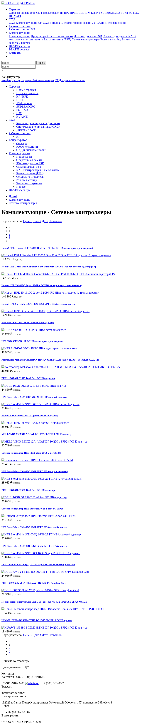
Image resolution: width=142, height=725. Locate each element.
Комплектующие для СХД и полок (38, 22)
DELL (80, 12)
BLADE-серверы (19, 46)
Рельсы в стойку (110, 39)
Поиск (41, 62)
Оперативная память (60, 36)
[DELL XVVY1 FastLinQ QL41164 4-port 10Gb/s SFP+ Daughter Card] (45, 571)
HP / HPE (70, 12)
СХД (12, 19)
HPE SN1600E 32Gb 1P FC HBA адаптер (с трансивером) (31, 341)
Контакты (15, 52)
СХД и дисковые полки (70, 80)
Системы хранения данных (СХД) (82, 22)
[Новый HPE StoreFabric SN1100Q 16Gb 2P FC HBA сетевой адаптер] (45, 311)
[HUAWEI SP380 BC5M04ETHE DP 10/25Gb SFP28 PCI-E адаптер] (44, 627)
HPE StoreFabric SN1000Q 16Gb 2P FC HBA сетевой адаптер (34, 527)
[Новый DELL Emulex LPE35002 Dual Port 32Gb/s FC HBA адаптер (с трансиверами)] (56, 255)
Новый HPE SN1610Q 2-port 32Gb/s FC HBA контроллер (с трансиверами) (41, 285)
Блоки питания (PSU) (57, 39)
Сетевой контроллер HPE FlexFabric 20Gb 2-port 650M (31, 452)
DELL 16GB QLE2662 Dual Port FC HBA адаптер (28, 490)
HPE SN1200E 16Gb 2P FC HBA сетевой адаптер (27, 322)
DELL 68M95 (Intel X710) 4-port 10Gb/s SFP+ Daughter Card (33, 583)
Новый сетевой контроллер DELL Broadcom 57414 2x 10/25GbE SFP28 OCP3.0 (44, 601)
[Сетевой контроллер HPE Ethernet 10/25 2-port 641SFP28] (38, 515)
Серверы (14, 9)
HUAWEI (15, 16)
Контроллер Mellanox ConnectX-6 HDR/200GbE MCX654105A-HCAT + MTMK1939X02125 (50, 359)
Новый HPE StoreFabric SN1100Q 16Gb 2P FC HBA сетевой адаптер (38, 304)
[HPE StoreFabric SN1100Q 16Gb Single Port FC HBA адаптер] (40, 553)
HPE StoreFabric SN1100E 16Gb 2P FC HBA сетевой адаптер (34, 397)
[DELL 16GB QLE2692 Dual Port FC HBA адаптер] (34, 385)
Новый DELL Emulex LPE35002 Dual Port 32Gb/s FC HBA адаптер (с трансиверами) (47, 248)
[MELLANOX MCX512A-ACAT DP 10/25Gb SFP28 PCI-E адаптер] (44, 441)
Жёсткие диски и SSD (88, 36)
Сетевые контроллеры (86, 39)
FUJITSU (126, 12)
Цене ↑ (37, 221)
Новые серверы (30, 12)
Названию (55, 221)
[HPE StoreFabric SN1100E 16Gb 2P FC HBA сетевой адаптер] (40, 404)
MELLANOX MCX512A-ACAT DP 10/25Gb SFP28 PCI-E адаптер (36, 434)
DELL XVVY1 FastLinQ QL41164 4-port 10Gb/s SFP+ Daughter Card (38, 564)
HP (33, 29)
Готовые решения (52, 12)
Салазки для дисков (115, 36)
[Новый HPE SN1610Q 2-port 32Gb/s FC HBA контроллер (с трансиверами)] (50, 292)
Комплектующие (19, 32)
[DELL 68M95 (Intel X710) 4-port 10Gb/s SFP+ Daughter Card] (40, 590)
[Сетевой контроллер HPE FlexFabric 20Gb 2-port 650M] (37, 460)
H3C (136, 12)
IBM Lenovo (92, 12)
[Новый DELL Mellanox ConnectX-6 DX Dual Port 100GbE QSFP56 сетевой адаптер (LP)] (58, 274)
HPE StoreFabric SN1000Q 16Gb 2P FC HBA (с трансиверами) (34, 471)
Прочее (25, 42)
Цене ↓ (27, 221)
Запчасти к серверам (29, 183)
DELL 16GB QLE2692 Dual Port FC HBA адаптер (28, 378)
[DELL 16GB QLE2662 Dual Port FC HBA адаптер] (34, 497)
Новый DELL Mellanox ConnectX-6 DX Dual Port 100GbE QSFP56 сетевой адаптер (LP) (48, 266)
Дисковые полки (115, 22)
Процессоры (39, 36)
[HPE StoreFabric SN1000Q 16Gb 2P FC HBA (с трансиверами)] (41, 478)
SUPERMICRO (110, 12)
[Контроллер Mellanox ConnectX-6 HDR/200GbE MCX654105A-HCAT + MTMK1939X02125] (60, 367)
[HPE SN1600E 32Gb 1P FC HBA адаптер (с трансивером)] (39, 348)
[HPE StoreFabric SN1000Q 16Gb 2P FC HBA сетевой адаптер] (41, 534)
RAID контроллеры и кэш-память (37, 170)
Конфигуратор (10, 80)
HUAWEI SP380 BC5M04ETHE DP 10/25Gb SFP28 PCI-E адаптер (36, 620)
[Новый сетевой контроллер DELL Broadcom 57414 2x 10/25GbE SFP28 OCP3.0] (52, 609)
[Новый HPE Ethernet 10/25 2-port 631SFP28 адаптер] (35, 422)
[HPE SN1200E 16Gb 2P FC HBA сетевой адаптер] (33, 329)
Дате (45, 221)
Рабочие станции (20, 26)
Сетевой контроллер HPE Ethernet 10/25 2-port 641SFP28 (32, 508)
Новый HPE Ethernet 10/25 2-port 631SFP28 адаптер (29, 415)
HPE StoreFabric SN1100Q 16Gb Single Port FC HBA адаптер (34, 546)
